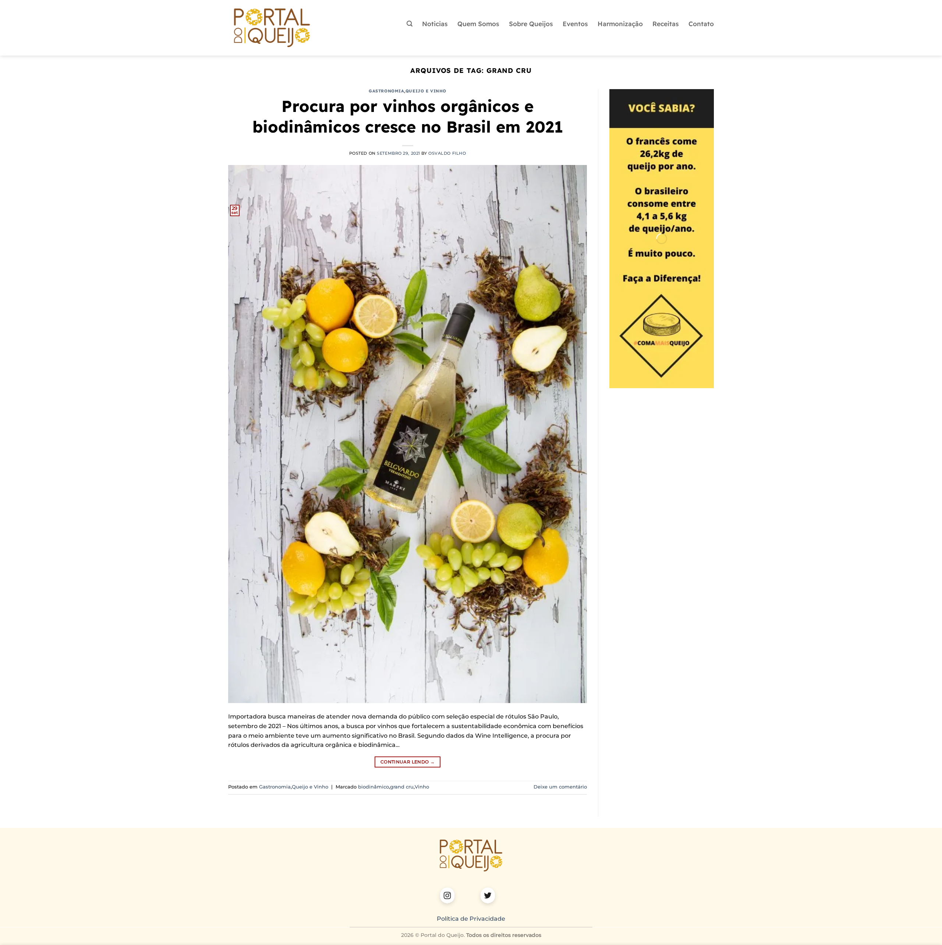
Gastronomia (386, 91)
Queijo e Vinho (426, 91)
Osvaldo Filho (447, 153)
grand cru (402, 787)
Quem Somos (478, 24)
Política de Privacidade (471, 918)
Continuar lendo (407, 762)
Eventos (575, 24)
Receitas (665, 24)
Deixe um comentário (560, 787)
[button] (409, 24)
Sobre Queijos (531, 24)
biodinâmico (373, 787)
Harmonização (620, 24)
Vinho (422, 787)
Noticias (435, 24)
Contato (701, 24)
